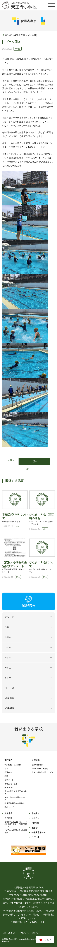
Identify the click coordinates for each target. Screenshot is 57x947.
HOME (8, 35)
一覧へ (34, 461)
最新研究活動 (37, 765)
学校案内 (8, 760)
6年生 (8, 678)
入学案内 (8, 813)
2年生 (8, 637)
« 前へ (11, 460)
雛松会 (35, 828)
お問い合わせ (8, 933)
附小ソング (9, 807)
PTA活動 (35, 823)
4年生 (8, 657)
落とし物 (9, 688)
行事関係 (9, 708)
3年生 (8, 647)
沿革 (6, 768)
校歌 (6, 776)
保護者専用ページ (39, 832)
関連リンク (9, 788)
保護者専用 (19, 35)
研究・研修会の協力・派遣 (43, 772)
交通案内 (8, 772)
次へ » (29, 469)
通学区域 (8, 818)
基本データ (9, 780)
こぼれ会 (36, 837)
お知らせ (9, 617)
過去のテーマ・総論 (40, 768)
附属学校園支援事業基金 (15, 803)
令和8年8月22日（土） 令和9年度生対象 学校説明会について (16, 824)
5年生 (8, 667)
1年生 (8, 627)
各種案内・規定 (11, 784)
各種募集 (9, 698)
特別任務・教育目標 (13, 765)
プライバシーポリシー (29, 933)
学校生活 (36, 813)
